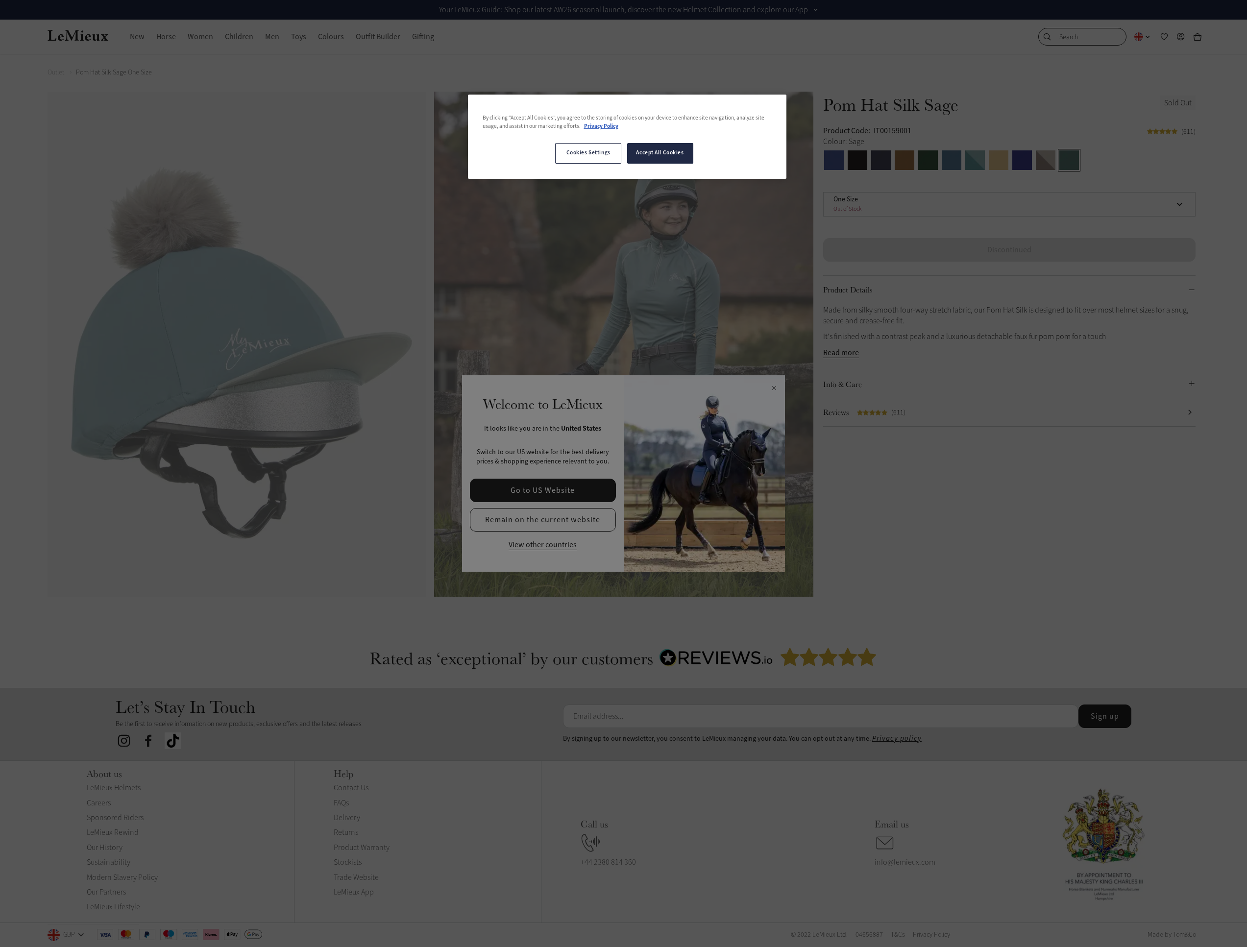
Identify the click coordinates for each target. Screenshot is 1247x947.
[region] (627, 137)
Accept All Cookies (660, 153)
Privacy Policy (601, 126)
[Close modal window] (774, 388)
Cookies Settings (588, 153)
